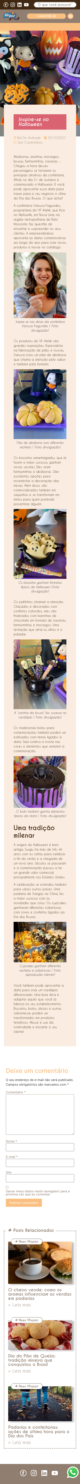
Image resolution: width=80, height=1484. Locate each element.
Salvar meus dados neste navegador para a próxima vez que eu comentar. (38, 1193)
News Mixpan (28, 1242)
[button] (70, 16)
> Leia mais (19, 1304)
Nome (11, 1141)
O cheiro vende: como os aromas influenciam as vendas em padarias (39, 1294)
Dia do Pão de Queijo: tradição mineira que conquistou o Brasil (31, 1360)
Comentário (16, 1092)
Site (8, 1172)
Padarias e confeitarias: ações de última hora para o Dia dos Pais (38, 1431)
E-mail (12, 1156)
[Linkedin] (19, 4)
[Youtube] (26, 4)
